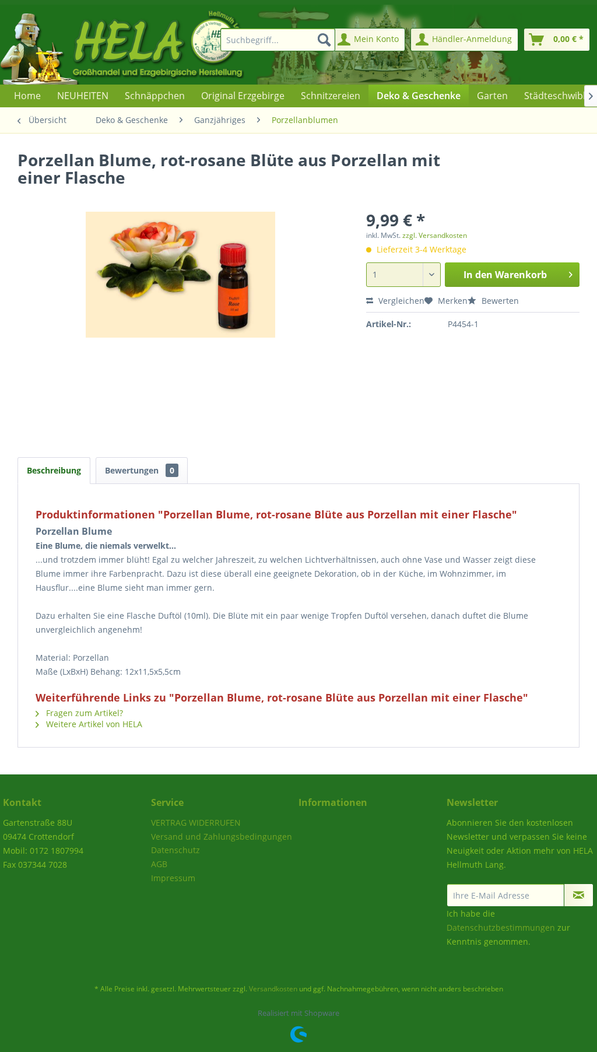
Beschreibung (54, 470)
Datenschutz (175, 849)
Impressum (173, 877)
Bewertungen (139, 470)
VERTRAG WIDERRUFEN (196, 822)
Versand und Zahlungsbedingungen (221, 836)
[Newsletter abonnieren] (579, 895)
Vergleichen (400, 300)
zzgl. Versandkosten (434, 235)
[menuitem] (275, 39)
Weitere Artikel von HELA (93, 724)
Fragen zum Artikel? (83, 712)
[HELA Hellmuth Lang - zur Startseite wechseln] (146, 45)
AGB (159, 863)
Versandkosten (273, 989)
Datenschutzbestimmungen (501, 927)
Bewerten (499, 300)
